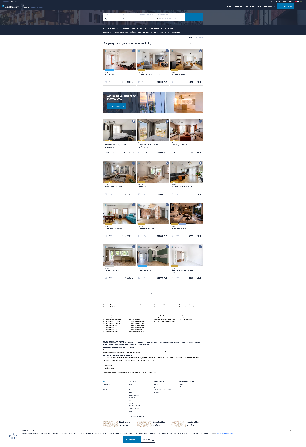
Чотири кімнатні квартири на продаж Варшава (189, 313)
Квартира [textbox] (126, 19)
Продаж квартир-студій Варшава (186, 304)
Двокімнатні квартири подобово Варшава (163, 308)
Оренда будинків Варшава (159, 317)
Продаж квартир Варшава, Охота (136, 311)
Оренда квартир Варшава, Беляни (110, 304)
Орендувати (249, 6)
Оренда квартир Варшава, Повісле (110, 315)
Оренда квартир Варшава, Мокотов (110, 308)
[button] (296, 1)
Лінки (272, 1)
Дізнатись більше (115, 106)
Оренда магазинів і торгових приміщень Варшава (164, 319)
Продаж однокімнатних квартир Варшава (188, 306)
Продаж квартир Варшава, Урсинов (136, 323)
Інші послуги (268, 6)
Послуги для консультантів (134, 405)
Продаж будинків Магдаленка (185, 319)
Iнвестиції (131, 392)
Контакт (290, 1)
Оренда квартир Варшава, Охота (110, 311)
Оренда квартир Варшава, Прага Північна (112, 319)
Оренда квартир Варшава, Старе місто (111, 313)
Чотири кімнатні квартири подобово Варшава (163, 313)
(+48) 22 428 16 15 (14, 1)
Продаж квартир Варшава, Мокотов (136, 308)
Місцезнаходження (163, 14)
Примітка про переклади (159, 394)
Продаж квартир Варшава (134, 319)
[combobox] (112, 19)
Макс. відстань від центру (146, 14)
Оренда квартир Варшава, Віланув (110, 327)
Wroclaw (40, 7)
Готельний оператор (133, 413)
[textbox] (143, 19)
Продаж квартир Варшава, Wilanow (136, 327)
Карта (201, 37)
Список (190, 37)
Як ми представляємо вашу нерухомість (162, 389)
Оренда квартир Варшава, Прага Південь (112, 317)
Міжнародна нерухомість (134, 406)
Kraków (33, 7)
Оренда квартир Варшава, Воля (110, 329)
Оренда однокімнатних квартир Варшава (163, 306)
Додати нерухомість (285, 6)
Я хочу (106, 14)
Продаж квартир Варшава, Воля (135, 329)
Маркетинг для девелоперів (134, 414)
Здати (259, 6)
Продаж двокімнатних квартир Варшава (187, 308)
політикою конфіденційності (225, 433)
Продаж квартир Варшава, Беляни (136, 304)
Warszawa (26, 7)
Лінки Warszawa (157, 387)
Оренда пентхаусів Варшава (160, 315)
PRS (129, 394)
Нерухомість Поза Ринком (134, 408)
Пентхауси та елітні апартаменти (186, 315)
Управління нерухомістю (134, 395)
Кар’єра (284, 1)
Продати (238, 6)
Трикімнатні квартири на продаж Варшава (188, 311)
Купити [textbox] (107, 19)
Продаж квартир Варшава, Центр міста (137, 321)
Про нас (278, 1)
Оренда (130, 386)
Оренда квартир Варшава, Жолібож (110, 331)
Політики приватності (158, 392)
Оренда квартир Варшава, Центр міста (111, 323)
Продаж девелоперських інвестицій (136, 416)
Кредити (130, 400)
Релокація (131, 403)
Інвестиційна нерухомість (134, 410)
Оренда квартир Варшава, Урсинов (110, 325)
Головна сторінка (107, 384)
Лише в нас (156, 384)
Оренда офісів (132, 397)
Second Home (131, 411)
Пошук (189, 19)
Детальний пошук (190, 23)
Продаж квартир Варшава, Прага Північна (138, 317)
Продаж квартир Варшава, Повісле (136, 313)
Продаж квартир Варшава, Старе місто (137, 325)
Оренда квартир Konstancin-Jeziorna (111, 306)
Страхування (131, 402)
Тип (123, 14)
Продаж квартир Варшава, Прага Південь (137, 315)
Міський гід (156, 390)
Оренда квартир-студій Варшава (161, 304)
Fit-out (130, 398)
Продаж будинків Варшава (185, 317)
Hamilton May (5, 11)
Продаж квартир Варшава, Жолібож (136, 331)
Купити (229, 6)
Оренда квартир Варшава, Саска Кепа (111, 321)
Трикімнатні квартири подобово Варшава (162, 311)
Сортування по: (195, 43)
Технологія (156, 386)
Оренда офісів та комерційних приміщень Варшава (164, 321)
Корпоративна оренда (133, 390)
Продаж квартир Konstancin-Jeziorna (136, 306)
